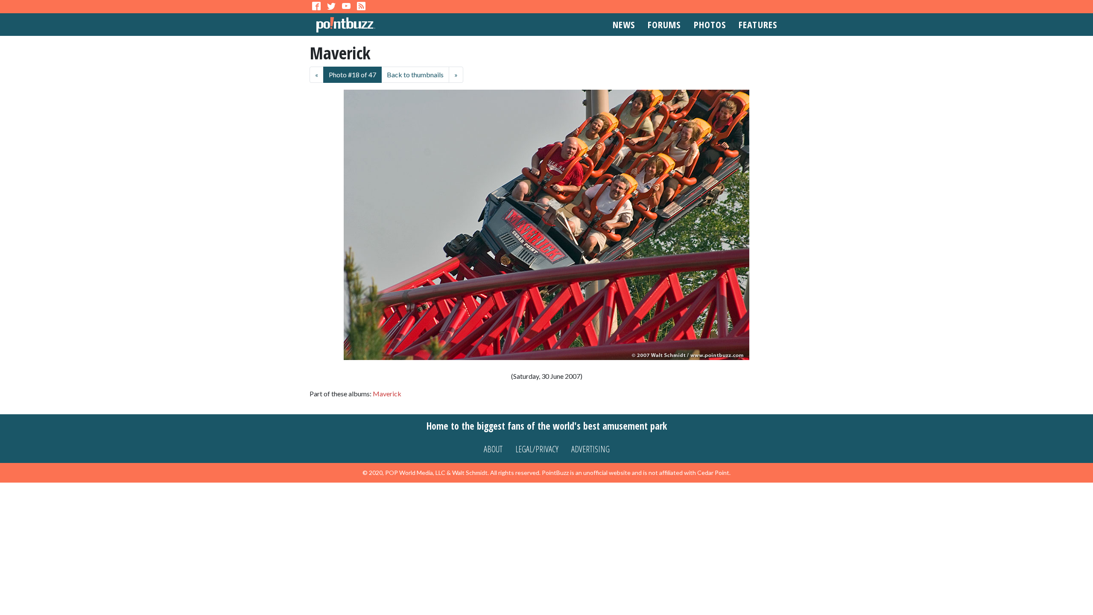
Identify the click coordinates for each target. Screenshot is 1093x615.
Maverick (387, 394)
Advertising (590, 449)
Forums (664, 24)
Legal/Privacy (536, 449)
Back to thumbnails (415, 74)
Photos (710, 24)
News (624, 24)
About (493, 449)
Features (758, 24)
